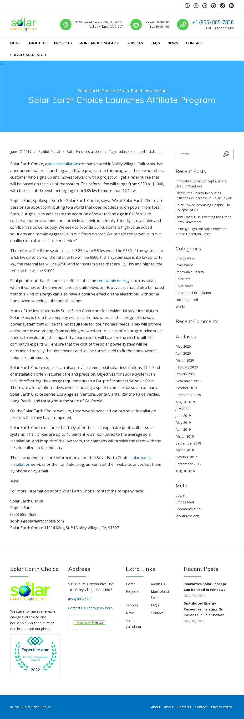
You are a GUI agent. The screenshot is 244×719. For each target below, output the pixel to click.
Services (135, 43)
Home (15, 43)
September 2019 (188, 395)
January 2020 (186, 374)
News (173, 43)
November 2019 (188, 381)
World (180, 306)
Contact (194, 43)
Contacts (184, 707)
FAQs (155, 43)
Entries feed (185, 502)
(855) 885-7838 (80, 599)
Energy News (186, 258)
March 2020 (185, 360)
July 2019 (182, 408)
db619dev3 (51, 151)
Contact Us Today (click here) (90, 608)
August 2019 (185, 401)
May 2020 (183, 346)
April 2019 (183, 429)
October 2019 (186, 388)
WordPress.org (187, 516)
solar (122, 151)
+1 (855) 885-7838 (213, 22)
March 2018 (185, 450)
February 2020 (187, 367)
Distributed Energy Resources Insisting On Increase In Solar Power (204, 609)
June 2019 (183, 415)
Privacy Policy (221, 707)
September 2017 (188, 464)
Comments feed (188, 509)
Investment (184, 265)
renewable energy (113, 280)
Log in (180, 495)
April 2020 (183, 353)
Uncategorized (187, 299)
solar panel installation (145, 151)
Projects (63, 43)
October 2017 (186, 457)
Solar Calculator (28, 55)
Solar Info (183, 279)
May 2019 (183, 422)
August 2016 (185, 471)
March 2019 (185, 436)
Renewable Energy (190, 272)
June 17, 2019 (20, 151)
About (155, 707)
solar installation (63, 163)
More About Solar (97, 43)
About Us (37, 43)
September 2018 (188, 443)
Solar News (184, 286)
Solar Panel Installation (84, 151)
